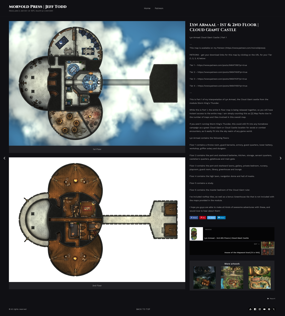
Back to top (143, 309)
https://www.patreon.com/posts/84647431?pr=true (222, 79)
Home (147, 8)
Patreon (159, 8)
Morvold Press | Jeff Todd (38, 6)
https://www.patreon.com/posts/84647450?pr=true (222, 86)
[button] (271, 299)
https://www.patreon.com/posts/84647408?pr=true (222, 72)
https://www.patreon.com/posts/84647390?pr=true (222, 65)
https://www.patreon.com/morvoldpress (245, 48)
